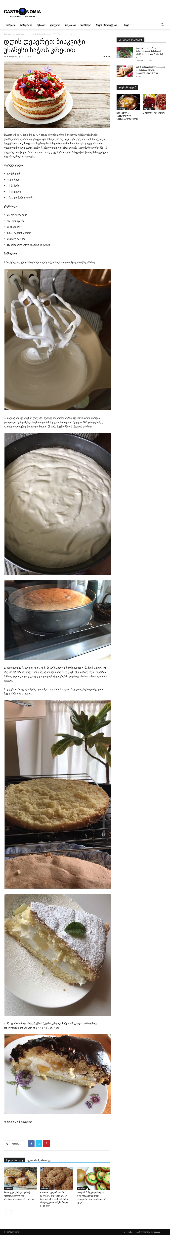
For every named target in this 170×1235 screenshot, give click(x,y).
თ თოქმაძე (12, 56)
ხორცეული (26, 25)
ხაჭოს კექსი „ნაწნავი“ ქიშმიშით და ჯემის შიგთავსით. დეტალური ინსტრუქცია (150, 70)
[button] (162, 25)
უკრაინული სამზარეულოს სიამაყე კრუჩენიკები (127, 116)
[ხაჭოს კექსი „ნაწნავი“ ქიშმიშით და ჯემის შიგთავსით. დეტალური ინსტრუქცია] (125, 71)
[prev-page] (6, 1212)
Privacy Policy (127, 1232)
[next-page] (11, 1212)
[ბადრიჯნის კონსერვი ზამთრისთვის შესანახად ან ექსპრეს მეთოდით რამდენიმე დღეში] (125, 52)
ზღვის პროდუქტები (106, 25)
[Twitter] (39, 1143)
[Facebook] (31, 1143)
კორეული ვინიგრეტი (154, 113)
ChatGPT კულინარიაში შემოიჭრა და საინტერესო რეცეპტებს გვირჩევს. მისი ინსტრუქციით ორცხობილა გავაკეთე (54, 1199)
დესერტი (19, 34)
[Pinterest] (46, 1143)
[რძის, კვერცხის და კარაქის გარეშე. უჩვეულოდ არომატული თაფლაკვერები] (20, 1178)
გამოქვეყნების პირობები (148, 1232)
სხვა (126, 25)
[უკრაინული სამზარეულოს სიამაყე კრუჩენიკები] (128, 102)
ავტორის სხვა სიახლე (38, 1160)
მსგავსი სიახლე (14, 1160)
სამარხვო (86, 25)
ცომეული (55, 25)
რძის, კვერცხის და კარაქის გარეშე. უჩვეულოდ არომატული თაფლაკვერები (19, 1195)
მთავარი (10, 25)
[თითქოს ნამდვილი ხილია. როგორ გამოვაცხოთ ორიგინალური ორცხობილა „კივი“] (93, 1178)
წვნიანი (41, 25)
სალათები (70, 25)
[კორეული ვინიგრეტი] (155, 102)
